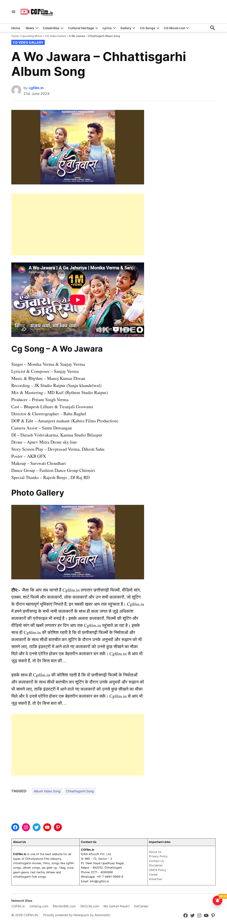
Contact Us (156, 861)
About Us (155, 852)
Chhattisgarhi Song (80, 791)
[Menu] (13, 12)
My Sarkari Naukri (116, 906)
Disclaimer (156, 865)
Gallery (125, 28)
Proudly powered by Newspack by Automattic (76, 915)
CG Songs (147, 28)
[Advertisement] (77, 224)
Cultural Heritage (81, 28)
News (30, 28)
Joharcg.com (38, 906)
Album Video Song (47, 791)
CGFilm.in (18, 906)
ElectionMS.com (64, 906)
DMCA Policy (157, 870)
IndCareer (141, 906)
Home (15, 28)
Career (153, 874)
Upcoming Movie (31, 36)
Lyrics (107, 28)
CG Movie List (174, 28)
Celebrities (51, 28)
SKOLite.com (89, 906)
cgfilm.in (36, 88)
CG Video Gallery (55, 36)
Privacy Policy (158, 856)
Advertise (155, 879)
